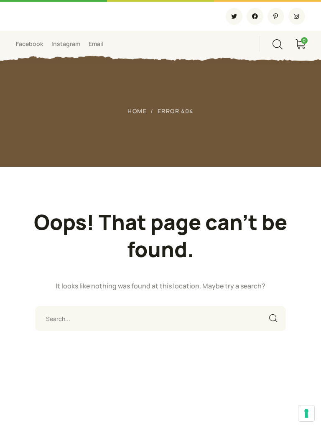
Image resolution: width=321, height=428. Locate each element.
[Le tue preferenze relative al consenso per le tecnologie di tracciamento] (306, 413)
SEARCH (273, 318)
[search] (278, 44)
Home (137, 111)
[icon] (234, 16)
